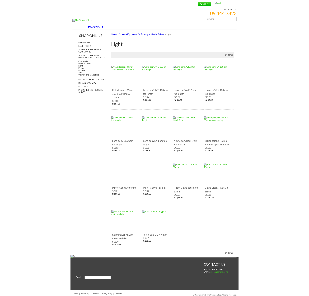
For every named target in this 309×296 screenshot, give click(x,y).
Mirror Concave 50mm (124, 187)
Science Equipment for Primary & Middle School (92, 56)
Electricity (84, 46)
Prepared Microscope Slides (90, 91)
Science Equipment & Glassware (89, 50)
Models (81, 70)
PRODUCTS (95, 26)
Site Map (95, 294)
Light (80, 66)
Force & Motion (85, 63)
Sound (81, 73)
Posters (83, 86)
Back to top (85, 294)
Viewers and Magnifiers (88, 75)
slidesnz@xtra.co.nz (219, 272)
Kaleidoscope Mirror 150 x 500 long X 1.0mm (122, 94)
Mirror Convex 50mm (154, 187)
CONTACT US (153, 26)
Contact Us (119, 294)
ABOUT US (115, 26)
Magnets (82, 68)
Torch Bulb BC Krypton (155, 234)
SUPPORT (133, 26)
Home (114, 34)
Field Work (84, 42)
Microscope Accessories (92, 79)
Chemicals (83, 61)
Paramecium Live (87, 83)
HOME (79, 26)
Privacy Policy (106, 294)
